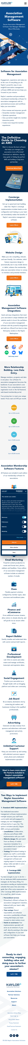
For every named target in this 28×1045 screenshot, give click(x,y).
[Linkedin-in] (11, 1035)
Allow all (14, 542)
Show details (20, 537)
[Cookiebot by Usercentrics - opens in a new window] (16, 491)
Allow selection (14, 547)
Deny (14, 552)
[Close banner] (25, 491)
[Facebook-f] (14, 1035)
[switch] (24, 522)
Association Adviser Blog (14, 1013)
